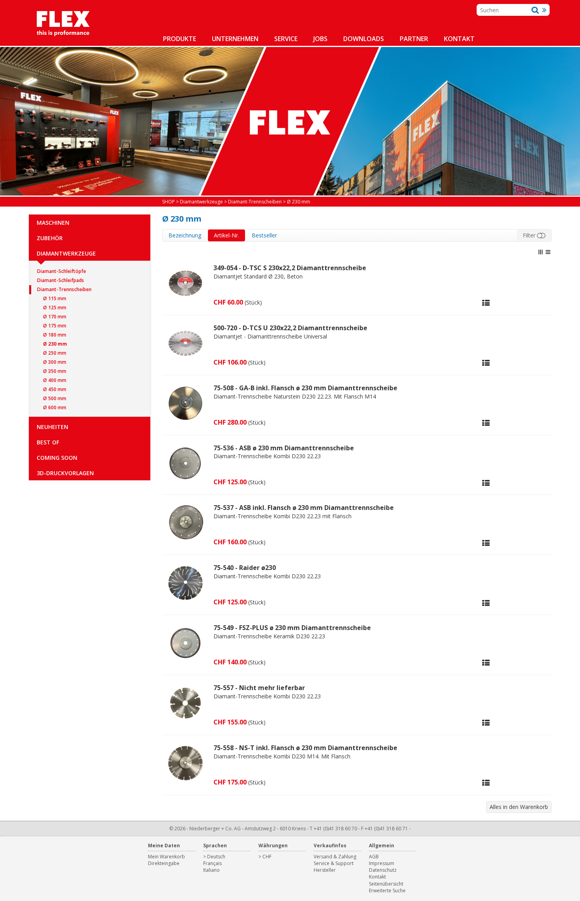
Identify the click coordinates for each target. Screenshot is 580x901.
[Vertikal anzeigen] (540, 252)
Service (285, 38)
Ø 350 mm (54, 371)
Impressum (381, 863)
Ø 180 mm (54, 334)
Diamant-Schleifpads (60, 280)
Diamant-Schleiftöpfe (61, 271)
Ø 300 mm (54, 362)
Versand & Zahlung (335, 856)
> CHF (264, 856)
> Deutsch (214, 856)
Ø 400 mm (54, 380)
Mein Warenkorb (166, 856)
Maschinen (53, 222)
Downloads (363, 38)
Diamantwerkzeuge (66, 253)
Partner (414, 38)
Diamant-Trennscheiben (64, 289)
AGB (374, 856)
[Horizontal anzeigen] (548, 252)
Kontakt (459, 38)
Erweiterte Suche (387, 890)
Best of (48, 442)
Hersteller (325, 870)
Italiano (211, 870)
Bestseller (264, 235)
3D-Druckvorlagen (65, 473)
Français (212, 863)
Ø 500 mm (54, 398)
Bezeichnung (184, 235)
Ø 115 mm (54, 298)
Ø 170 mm (54, 316)
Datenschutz (383, 870)
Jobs (320, 38)
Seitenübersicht (386, 883)
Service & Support (334, 863)
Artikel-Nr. (226, 235)
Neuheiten (52, 427)
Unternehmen (235, 38)
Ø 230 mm (55, 343)
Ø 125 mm (54, 307)
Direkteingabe (164, 863)
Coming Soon (57, 457)
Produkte (179, 38)
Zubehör (50, 238)
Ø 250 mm (54, 353)
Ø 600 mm (54, 407)
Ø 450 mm (54, 389)
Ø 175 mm (54, 325)
